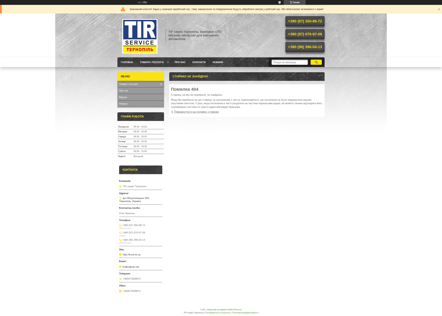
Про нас (180, 62)
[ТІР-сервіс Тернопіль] (139, 35)
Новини (218, 62)
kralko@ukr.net (131, 266)
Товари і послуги (152, 62)
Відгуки (123, 97)
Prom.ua (238, 309)
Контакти (199, 62)
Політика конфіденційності (245, 313)
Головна (127, 62)
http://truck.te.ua (132, 254)
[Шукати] (316, 62)
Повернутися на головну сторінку (196, 112)
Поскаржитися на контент (218, 313)
